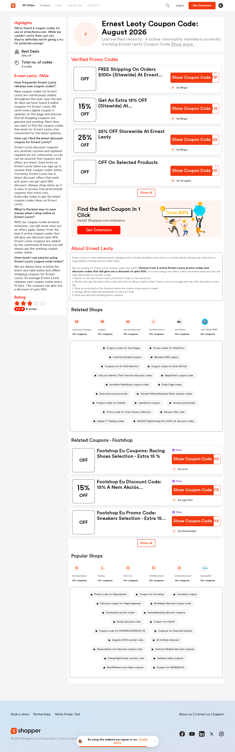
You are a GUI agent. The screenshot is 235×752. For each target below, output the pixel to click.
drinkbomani (156, 576)
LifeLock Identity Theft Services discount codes (125, 375)
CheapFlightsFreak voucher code (126, 658)
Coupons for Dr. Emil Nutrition (121, 366)
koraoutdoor (79, 576)
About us (185, 714)
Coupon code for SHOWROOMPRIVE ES (122, 631)
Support (218, 714)
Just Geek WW (208, 329)
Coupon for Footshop (152, 594)
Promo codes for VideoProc (169, 348)
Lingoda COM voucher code (127, 640)
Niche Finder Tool (67, 714)
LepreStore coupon (149, 403)
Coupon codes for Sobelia (110, 403)
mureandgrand (132, 329)
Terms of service (69, 738)
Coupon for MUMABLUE (170, 667)
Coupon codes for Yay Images (123, 348)
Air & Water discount (167, 640)
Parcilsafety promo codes (120, 612)
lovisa (101, 576)
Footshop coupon (187, 594)
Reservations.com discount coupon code (119, 649)
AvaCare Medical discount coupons (174, 649)
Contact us (202, 714)
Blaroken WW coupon (166, 357)
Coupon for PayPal (164, 622)
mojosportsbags (81, 329)
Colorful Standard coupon (127, 357)
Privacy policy (48, 738)
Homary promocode (184, 403)
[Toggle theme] (220, 5)
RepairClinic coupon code (179, 375)
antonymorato (183, 576)
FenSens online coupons (170, 658)
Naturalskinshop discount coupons (166, 612)
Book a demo (20, 714)
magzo (102, 329)
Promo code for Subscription (110, 594)
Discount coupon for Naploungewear (120, 603)
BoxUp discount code (129, 622)
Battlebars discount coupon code (172, 603)
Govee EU (205, 576)
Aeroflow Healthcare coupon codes (129, 385)
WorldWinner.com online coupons (125, 667)
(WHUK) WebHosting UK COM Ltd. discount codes (165, 421)
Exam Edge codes (172, 385)
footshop (180, 329)
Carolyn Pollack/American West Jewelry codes (166, 394)
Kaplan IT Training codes (110, 421)
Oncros (128, 576)
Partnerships (42, 714)
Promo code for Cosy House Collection (128, 412)
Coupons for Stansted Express (175, 631)
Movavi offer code (174, 412)
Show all (146, 192)
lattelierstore (157, 329)
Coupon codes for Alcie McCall (168, 366)
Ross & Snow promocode (113, 394)
